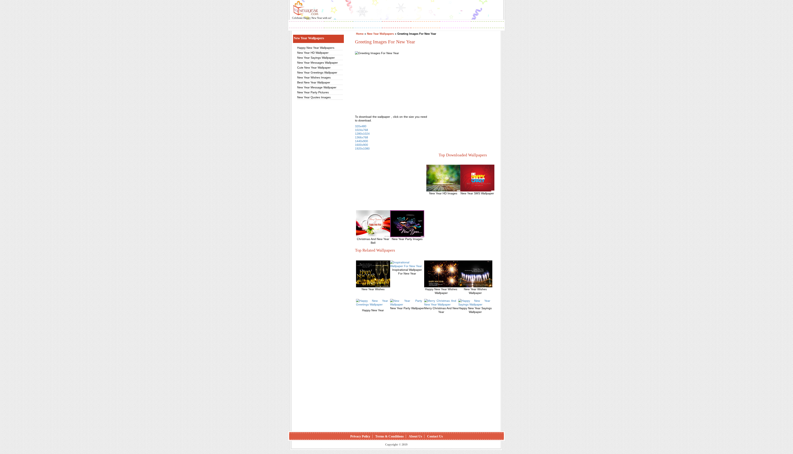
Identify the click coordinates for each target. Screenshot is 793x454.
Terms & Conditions (389, 436)
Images (338, 25)
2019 (306, 25)
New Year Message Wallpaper (316, 87)
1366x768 (361, 137)
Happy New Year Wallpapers (315, 47)
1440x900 (361, 141)
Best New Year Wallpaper (313, 82)
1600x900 (361, 144)
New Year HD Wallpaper (313, 52)
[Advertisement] (461, 87)
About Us (415, 436)
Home (359, 33)
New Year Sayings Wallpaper (316, 57)
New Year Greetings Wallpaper (317, 72)
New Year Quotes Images (314, 97)
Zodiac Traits (487, 25)
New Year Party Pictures (313, 92)
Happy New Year (313, 17)
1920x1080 (362, 148)
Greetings (367, 25)
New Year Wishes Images (314, 77)
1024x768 (361, 130)
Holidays (425, 25)
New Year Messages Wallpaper (317, 62)
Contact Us (435, 436)
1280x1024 (362, 133)
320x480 (360, 126)
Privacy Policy (360, 436)
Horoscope (396, 25)
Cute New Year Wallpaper (314, 67)
